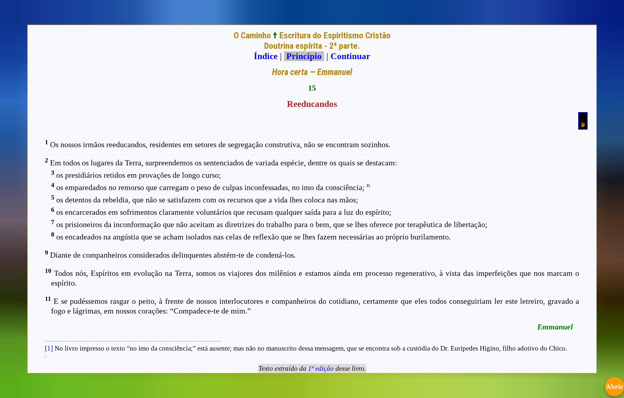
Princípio (304, 56)
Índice (266, 56)
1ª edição (321, 368)
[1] (49, 348)
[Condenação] (583, 127)
